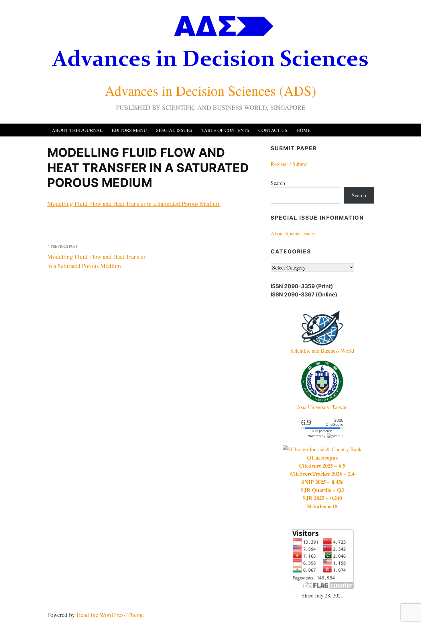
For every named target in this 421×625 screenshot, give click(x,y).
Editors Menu (129, 130)
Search (278, 182)
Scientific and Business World (322, 350)
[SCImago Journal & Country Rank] (322, 449)
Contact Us (272, 130)
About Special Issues (293, 233)
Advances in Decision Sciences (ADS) (210, 90)
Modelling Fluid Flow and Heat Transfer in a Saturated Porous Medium (134, 204)
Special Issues (174, 130)
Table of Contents (225, 130)
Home (303, 130)
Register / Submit (289, 163)
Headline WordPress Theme (110, 615)
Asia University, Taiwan (322, 407)
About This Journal (77, 130)
